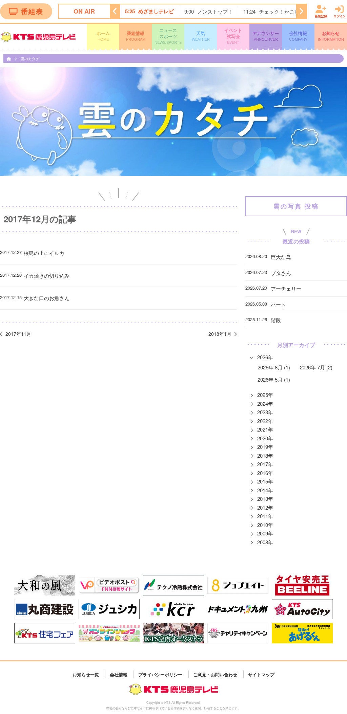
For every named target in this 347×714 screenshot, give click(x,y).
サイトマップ (261, 674)
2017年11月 (18, 333)
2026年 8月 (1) (274, 367)
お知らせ (331, 36)
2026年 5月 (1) (274, 379)
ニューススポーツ (168, 36)
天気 (201, 36)
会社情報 (298, 36)
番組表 (32, 11)
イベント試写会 (233, 36)
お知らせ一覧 (86, 674)
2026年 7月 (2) (316, 367)
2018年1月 (219, 333)
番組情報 (135, 36)
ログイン (339, 16)
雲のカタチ (30, 58)
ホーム (103, 36)
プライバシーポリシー (160, 674)
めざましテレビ (156, 11)
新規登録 (321, 16)
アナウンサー (265, 36)
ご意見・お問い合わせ (215, 674)
